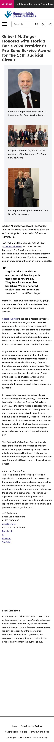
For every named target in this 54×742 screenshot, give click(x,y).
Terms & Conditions (39, 731)
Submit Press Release (16, 731)
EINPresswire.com (12, 246)
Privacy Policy (40, 737)
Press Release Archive (31, 726)
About (15, 726)
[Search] (36, 24)
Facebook (7, 531)
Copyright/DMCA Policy (19, 737)
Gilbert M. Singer (10, 319)
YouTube (6, 542)
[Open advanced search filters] (43, 24)
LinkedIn (6, 538)
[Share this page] (50, 24)
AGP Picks (7, 4)
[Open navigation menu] (4, 24)
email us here (9, 524)
